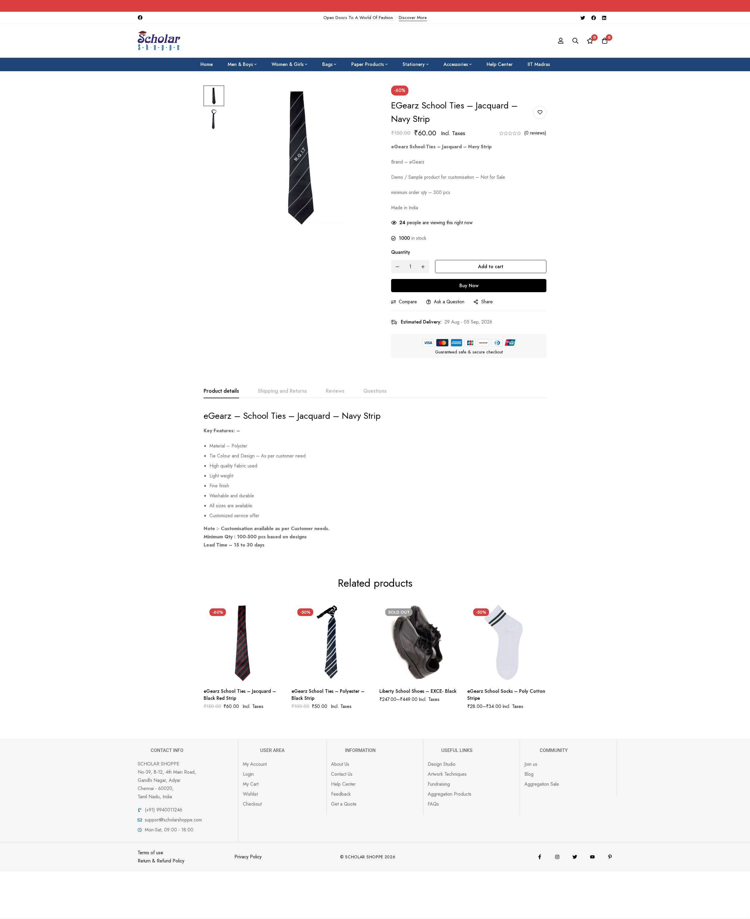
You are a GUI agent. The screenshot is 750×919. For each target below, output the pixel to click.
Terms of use (150, 852)
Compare (408, 301)
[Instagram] (557, 857)
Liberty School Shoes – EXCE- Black (417, 691)
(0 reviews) (535, 133)
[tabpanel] (375, 479)
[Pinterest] (610, 857)
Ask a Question (449, 301)
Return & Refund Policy (161, 860)
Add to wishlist (539, 112)
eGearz (217, 415)
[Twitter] (582, 17)
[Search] (575, 41)
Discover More (413, 17)
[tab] (221, 391)
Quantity (400, 252)
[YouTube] (592, 857)
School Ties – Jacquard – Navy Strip (312, 415)
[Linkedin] (604, 17)
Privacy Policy (248, 856)
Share (487, 301)
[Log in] (560, 41)
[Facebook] (593, 17)
